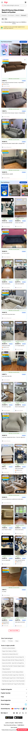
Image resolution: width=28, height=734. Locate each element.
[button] (2, 2)
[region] (14, 50)
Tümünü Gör (23, 41)
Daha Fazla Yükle (14, 630)
